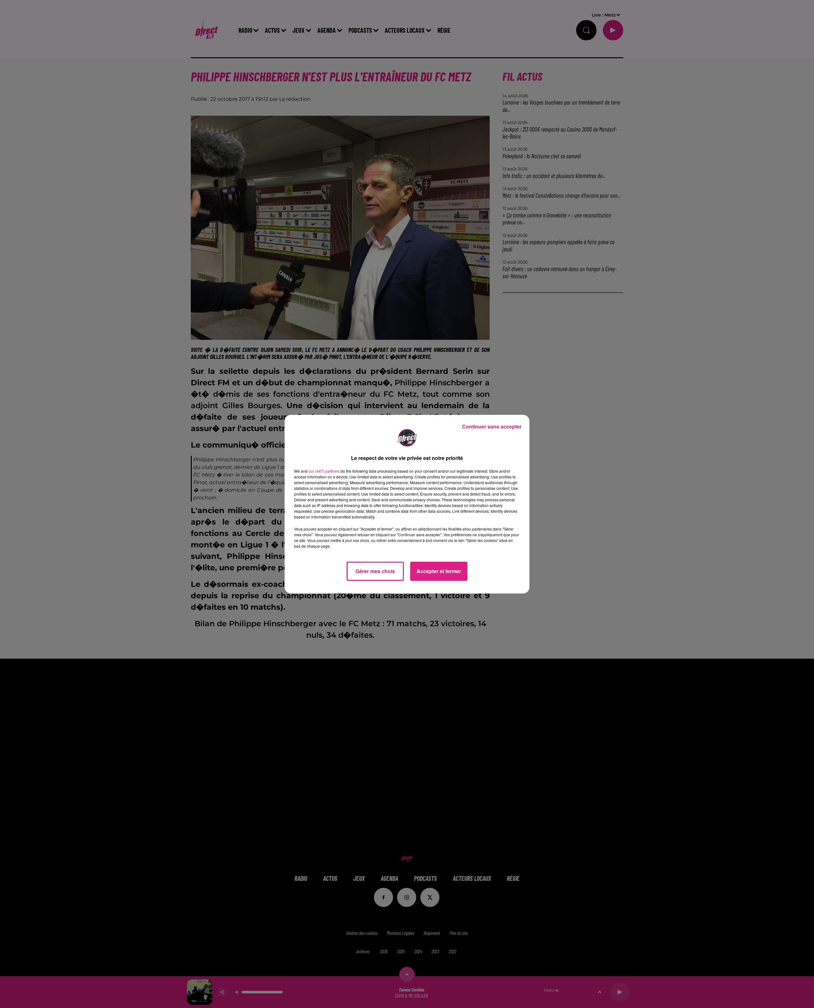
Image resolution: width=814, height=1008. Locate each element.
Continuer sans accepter (491, 426)
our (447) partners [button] (324, 471)
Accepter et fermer (439, 571)
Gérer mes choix (375, 571)
